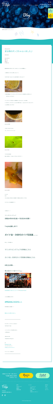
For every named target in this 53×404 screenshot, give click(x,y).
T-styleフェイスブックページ (9, 347)
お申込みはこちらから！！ (13, 302)
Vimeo (25, 290)
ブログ (46, 386)
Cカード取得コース (33, 389)
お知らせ (46, 384)
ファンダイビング (33, 386)
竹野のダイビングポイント (34, 391)
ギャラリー (47, 389)
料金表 (36, 5)
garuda (21, 290)
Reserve (50, 15)
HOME (3, 29)
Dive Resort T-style (8, 344)
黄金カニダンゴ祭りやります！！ (10, 313)
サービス (24, 5)
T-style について (16, 5)
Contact (51, 10)
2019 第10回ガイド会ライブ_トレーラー (11, 290)
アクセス (30, 5)
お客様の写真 (18, 389)
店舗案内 (17, 388)
